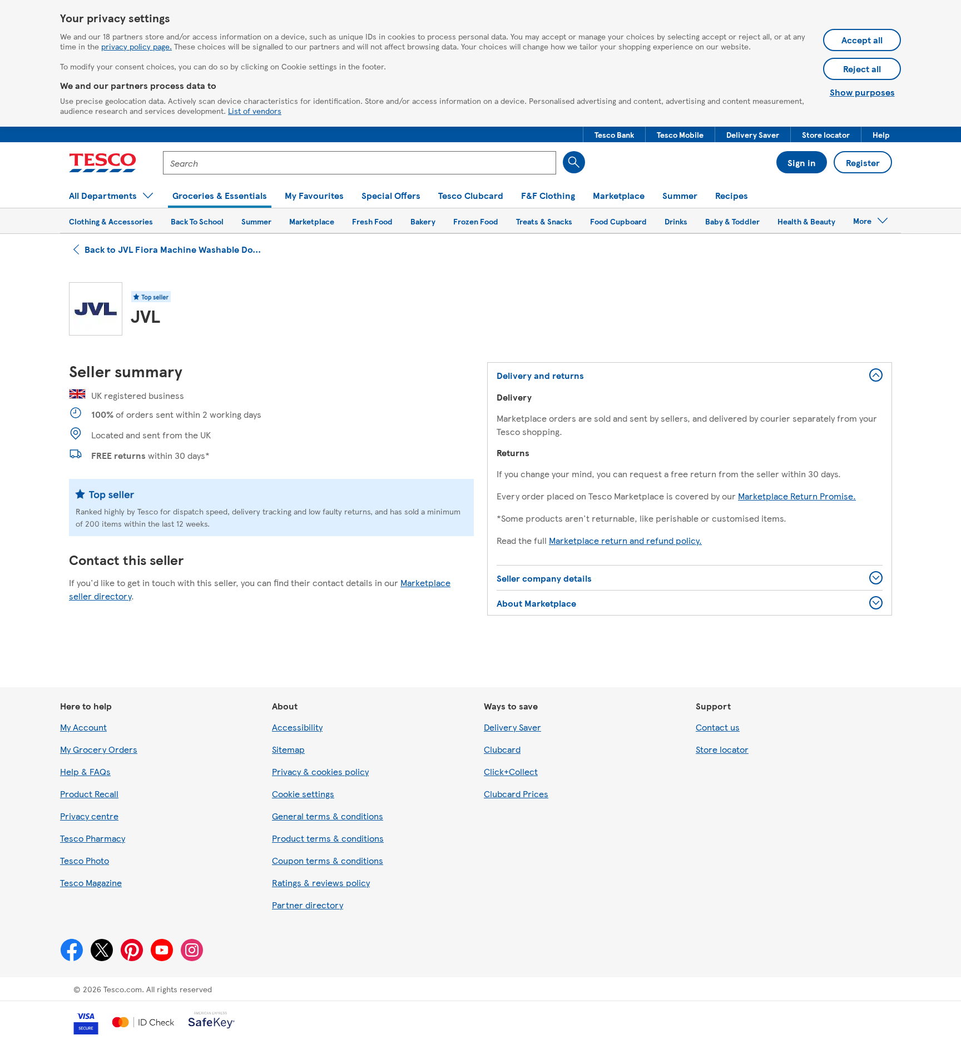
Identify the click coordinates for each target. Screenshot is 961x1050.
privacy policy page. (136, 46)
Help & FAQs (85, 771)
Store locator (722, 749)
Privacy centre (89, 815)
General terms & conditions (327, 815)
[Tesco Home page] (102, 163)
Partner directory (307, 904)
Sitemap (288, 749)
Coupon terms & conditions (327, 860)
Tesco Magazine (91, 882)
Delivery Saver (512, 727)
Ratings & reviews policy (321, 882)
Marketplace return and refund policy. (625, 540)
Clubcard (502, 749)
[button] (614, 134)
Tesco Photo (84, 860)
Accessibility (297, 727)
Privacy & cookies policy (320, 771)
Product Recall (89, 793)
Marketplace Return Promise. (797, 495)
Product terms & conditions (328, 838)
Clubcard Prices (516, 793)
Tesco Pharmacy (92, 838)
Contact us (718, 727)
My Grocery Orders (98, 749)
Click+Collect (511, 771)
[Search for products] (574, 162)
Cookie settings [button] (303, 793)
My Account (83, 727)
